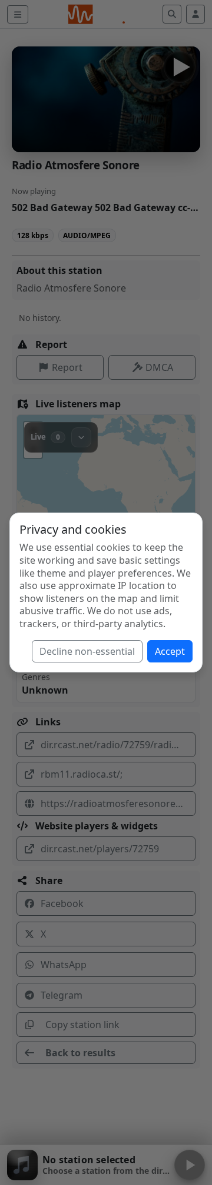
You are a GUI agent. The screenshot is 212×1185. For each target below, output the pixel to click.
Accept (170, 651)
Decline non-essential (87, 651)
